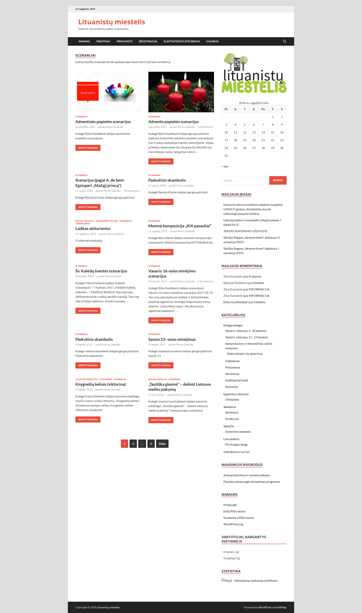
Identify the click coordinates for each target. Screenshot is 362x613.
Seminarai (231, 412)
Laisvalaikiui (82, 223)
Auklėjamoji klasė (106, 221)
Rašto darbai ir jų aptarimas (245, 353)
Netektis (258, 283)
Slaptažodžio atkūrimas (182, 41)
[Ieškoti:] (254, 180)
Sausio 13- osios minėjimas (172, 339)
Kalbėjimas (232, 361)
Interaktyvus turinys (236, 451)
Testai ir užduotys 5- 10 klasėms (93, 379)
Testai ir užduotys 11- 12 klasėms (246, 337)
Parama (84, 41)
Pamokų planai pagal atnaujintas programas (251, 481)
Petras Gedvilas (114, 126)
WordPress (265, 607)
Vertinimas (232, 374)
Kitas (162, 443)
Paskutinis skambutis (167, 180)
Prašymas (255, 276)
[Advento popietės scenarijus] (181, 92)
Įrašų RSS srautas (234, 511)
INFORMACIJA (259, 289)
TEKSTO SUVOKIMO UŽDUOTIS (245, 231)
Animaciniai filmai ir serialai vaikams (246, 475)
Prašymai (103, 41)
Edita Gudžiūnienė (235, 302)
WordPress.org (233, 524)
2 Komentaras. (206, 281)
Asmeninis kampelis (238, 431)
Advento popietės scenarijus (173, 121)
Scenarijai (81, 116)
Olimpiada (232, 399)
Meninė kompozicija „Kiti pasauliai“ (179, 225)
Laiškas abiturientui (92, 228)
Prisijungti (125, 41)
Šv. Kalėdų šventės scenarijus (101, 270)
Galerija (212, 41)
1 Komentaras (205, 126)
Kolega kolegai (84, 221)
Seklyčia (228, 426)
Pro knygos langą (236, 444)
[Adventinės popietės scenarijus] (108, 92)
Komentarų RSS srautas (238, 517)
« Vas (225, 166)
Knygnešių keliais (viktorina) (100, 384)
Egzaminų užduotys (236, 394)
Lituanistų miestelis (111, 21)
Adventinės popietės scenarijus (103, 121)
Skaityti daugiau (86, 147)
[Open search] (285, 41)
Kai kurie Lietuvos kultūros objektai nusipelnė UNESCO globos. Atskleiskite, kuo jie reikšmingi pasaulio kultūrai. (253, 209)
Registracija (148, 41)
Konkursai (232, 418)
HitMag (281, 607)
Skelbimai (229, 407)
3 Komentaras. (132, 190)
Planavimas (232, 367)
